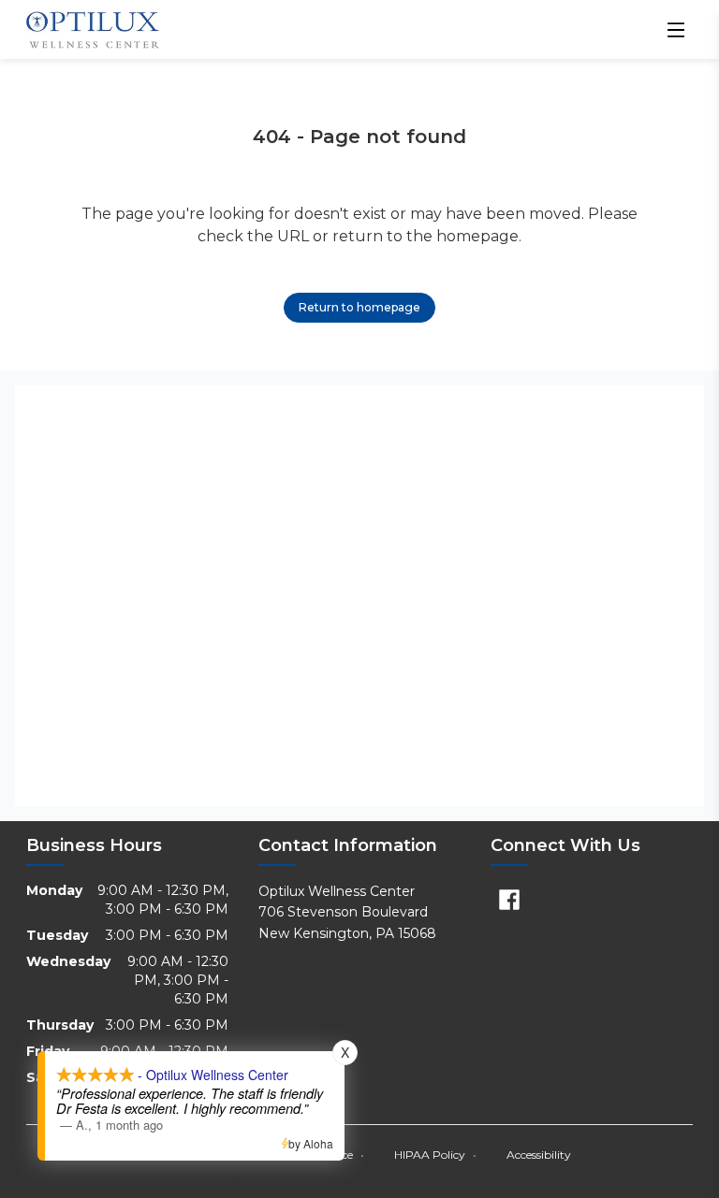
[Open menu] (676, 30)
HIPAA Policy (435, 1154)
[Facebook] (509, 899)
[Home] (93, 30)
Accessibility (538, 1154)
